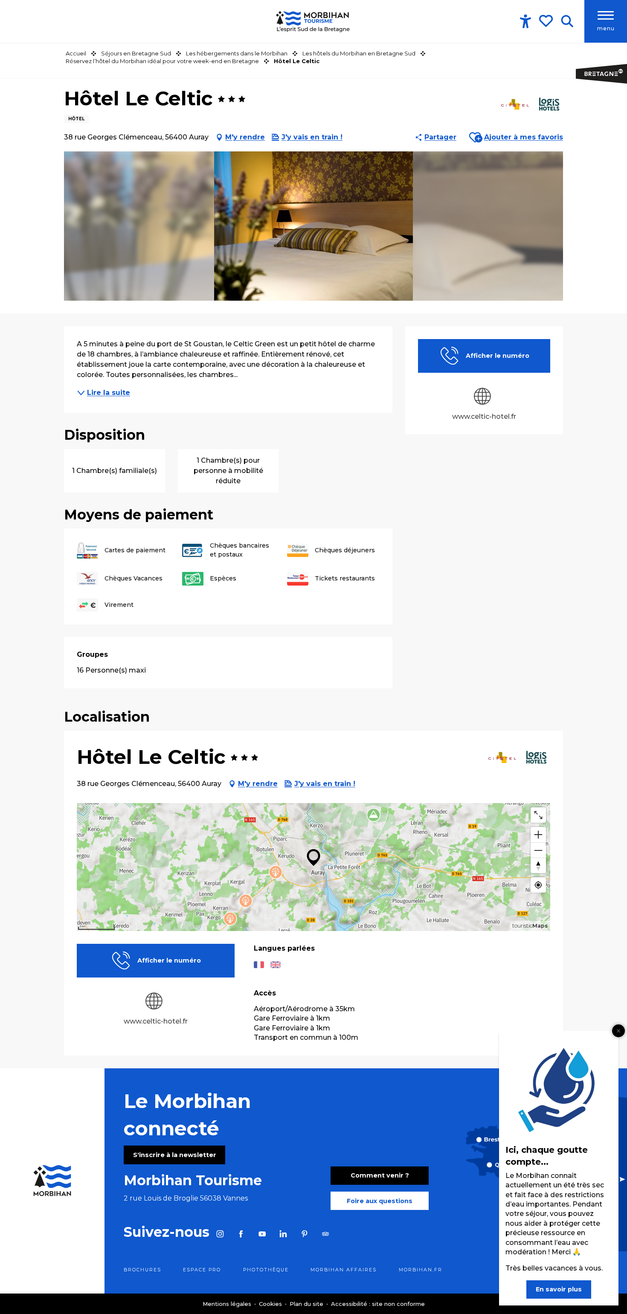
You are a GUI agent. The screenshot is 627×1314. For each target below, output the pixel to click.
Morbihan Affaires (344, 1270)
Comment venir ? (380, 1175)
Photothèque (266, 1270)
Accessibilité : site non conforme (378, 1303)
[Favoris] (546, 21)
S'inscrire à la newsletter (174, 1155)
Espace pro (202, 1270)
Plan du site (307, 1303)
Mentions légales (228, 1303)
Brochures (142, 1270)
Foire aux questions (379, 1201)
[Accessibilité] (525, 21)
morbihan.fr (420, 1270)
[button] (567, 21)
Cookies (271, 1303)
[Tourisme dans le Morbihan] (313, 21)
